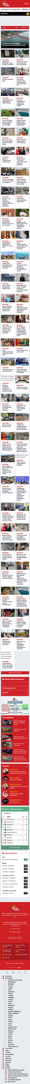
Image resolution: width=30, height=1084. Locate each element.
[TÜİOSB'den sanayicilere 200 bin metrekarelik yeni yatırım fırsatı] (22, 417)
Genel (10, 1019)
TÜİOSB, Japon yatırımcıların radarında (6, 643)
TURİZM (10, 995)
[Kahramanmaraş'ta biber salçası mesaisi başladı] (22, 132)
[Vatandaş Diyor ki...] (5, 801)
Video (7, 1050)
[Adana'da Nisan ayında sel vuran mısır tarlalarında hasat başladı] (22, 171)
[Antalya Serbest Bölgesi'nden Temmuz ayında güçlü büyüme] (22, 113)
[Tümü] (27, 766)
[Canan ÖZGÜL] (5, 793)
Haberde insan (12, 1027)
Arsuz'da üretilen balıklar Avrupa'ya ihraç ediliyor (22, 371)
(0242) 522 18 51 (16, 928)
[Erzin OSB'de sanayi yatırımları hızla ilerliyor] (22, 191)
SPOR (9, 990)
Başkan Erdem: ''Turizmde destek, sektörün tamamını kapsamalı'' (22, 161)
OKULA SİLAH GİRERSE (16, 780)
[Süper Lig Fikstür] (27, 853)
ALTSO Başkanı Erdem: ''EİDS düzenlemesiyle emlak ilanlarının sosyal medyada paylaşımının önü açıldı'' (21, 331)
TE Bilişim (19, 967)
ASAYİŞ (10, 988)
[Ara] (25, 3)
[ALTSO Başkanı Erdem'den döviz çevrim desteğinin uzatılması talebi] (8, 655)
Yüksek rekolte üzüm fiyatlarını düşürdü (21, 463)
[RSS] (20, 938)
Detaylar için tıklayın (15, 847)
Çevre (10, 1025)
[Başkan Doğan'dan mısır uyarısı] (22, 342)
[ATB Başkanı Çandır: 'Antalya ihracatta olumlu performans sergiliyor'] (22, 613)
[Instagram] (15, 938)
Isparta (10, 1040)
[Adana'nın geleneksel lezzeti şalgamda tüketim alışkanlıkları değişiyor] (22, 298)
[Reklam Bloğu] (15, 705)
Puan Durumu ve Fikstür (21, 950)
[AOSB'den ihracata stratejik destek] (8, 362)
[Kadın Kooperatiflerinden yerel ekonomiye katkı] (8, 342)
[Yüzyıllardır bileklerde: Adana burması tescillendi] (8, 54)
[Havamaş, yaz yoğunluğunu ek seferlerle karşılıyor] (8, 398)
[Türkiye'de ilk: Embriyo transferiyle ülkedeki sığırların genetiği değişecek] (8, 191)
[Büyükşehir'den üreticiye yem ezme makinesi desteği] (22, 398)
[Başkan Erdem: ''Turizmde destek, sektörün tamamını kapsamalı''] (22, 151)
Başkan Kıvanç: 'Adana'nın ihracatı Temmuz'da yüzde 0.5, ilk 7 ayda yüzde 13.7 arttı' (7, 517)
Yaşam (10, 1023)
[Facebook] (9, 938)
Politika (10, 1021)
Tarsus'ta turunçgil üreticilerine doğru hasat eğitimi (7, 181)
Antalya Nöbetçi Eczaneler (7, 946)
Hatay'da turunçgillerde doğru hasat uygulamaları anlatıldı (21, 102)
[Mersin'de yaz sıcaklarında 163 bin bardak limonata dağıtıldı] (8, 480)
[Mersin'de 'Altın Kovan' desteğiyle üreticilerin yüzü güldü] (8, 132)
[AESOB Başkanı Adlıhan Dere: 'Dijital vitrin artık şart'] (8, 235)
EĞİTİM (10, 993)
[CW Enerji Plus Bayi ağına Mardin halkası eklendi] (8, 92)
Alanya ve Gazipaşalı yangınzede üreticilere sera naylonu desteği (7, 388)
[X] (12, 938)
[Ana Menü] (27, 3)
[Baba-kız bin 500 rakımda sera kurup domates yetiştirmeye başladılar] (8, 319)
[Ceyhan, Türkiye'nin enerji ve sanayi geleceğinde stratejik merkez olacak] (22, 256)
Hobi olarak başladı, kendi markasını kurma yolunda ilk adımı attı (21, 82)
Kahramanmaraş (13, 1046)
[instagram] (19, 972)
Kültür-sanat (12, 1029)
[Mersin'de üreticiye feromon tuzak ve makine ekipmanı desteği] (8, 566)
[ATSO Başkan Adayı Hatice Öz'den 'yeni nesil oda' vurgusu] (8, 213)
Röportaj (8, 1058)
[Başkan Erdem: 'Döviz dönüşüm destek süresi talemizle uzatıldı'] (8, 527)
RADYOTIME (12, 982)
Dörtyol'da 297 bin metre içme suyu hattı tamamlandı (22, 63)
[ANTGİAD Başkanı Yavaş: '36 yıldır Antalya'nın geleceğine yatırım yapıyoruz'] (22, 278)
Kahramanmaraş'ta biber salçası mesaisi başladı (22, 141)
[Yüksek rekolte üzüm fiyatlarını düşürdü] (22, 456)
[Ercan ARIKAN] (5, 771)
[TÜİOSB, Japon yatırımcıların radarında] (8, 633)
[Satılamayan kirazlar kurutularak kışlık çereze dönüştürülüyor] (8, 591)
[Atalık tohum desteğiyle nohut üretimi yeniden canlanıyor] (8, 256)
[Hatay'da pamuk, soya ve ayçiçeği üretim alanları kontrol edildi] (8, 113)
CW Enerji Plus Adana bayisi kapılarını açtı (6, 287)
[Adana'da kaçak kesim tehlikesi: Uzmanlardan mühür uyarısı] (8, 298)
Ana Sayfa (8, 976)
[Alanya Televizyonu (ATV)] (5, 3)
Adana (10, 1035)
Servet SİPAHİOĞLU (15, 784)
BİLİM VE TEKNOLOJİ (14, 1011)
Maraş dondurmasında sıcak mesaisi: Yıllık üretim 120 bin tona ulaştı (22, 245)
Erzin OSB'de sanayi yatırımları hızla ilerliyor (22, 200)
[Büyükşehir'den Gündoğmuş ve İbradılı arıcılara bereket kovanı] (22, 507)
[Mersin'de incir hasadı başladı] (8, 417)
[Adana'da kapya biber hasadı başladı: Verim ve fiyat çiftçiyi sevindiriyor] (8, 613)
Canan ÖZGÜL (14, 791)
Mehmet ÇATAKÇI (15, 777)
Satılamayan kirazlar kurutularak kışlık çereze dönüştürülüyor (7, 601)
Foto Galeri (8, 1048)
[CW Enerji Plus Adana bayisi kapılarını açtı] (8, 278)
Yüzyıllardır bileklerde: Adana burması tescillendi (7, 63)
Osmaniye (11, 1044)
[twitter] (13, 972)
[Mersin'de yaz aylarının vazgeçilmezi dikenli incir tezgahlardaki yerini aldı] (22, 633)
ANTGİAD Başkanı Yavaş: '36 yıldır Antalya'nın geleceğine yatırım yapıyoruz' (22, 288)
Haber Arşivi (7, 957)
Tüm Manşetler (8, 954)
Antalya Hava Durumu (20, 946)
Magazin (10, 1031)
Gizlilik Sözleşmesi (19, 963)
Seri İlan (7, 1056)
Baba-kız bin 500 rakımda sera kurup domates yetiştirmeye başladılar (7, 329)
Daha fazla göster (15, 672)
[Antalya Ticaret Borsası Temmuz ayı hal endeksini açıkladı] (8, 547)
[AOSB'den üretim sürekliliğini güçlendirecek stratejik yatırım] (22, 527)
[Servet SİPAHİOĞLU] (5, 786)
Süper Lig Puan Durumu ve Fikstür (18, 1075)
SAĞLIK (10, 1015)
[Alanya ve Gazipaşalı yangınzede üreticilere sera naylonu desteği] (8, 378)
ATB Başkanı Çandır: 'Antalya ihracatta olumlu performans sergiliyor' (21, 623)
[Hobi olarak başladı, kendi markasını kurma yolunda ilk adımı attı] (22, 71)
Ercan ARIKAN (14, 769)
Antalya (10, 1033)
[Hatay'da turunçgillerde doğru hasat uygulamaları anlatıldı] (22, 92)
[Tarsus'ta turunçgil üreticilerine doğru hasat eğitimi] (8, 171)
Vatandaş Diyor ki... (16, 800)
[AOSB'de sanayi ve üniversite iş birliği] (22, 379)
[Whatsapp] (18, 938)
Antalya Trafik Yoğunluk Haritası (6, 950)
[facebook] (7, 972)
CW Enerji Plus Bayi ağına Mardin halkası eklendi (7, 101)
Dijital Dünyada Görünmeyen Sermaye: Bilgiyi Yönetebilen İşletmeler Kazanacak (18, 772)
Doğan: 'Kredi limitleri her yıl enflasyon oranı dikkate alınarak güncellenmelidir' (7, 447)
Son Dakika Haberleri (22, 954)
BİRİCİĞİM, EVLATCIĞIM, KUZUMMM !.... (17, 794)
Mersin (10, 1042)
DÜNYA (10, 1017)
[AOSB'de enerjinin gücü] (8, 71)
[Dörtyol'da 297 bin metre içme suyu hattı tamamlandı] (22, 54)
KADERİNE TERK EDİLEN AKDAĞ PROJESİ (18, 787)
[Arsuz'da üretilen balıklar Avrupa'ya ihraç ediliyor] (22, 362)
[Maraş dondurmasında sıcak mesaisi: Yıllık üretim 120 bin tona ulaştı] (22, 235)
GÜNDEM (11, 984)
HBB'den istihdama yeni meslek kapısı (6, 160)
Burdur (10, 1036)
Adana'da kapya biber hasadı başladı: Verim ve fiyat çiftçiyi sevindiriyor (7, 623)
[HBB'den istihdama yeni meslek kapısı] (8, 151)
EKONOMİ (11, 992)
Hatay (10, 1038)
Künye (7, 963)
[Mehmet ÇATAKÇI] (5, 779)
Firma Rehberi (9, 1054)
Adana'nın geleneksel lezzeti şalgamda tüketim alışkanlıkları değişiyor (22, 309)
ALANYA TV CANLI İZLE (11, 9)
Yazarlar (8, 1052)
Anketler (8, 1062)
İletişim (12, 963)
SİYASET (10, 986)
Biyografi (8, 1060)
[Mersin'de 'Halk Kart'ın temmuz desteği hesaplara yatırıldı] (22, 547)
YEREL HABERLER (13, 1013)
